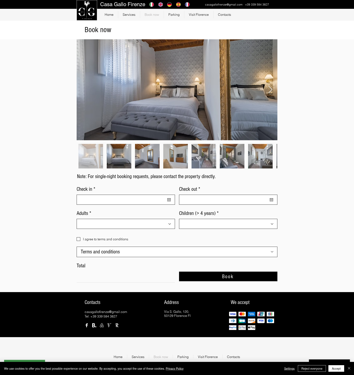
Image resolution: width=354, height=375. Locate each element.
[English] (159, 4)
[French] (186, 4)
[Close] (349, 368)
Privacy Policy (175, 368)
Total (81, 265)
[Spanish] (177, 4)
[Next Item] (270, 90)
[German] (168, 4)
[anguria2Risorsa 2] (94, 325)
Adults (82, 213)
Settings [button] (289, 368)
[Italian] (150, 4)
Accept (336, 368)
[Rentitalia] (117, 325)
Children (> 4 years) (197, 213)
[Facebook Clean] (87, 325)
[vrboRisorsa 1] (109, 325)
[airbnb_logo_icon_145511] (102, 325)
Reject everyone (311, 368)
